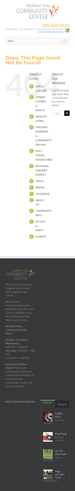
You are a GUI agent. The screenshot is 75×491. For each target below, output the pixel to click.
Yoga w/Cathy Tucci (60, 474)
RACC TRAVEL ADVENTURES (43, 155)
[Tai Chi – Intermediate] (48, 454)
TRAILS (39, 181)
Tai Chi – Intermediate (61, 452)
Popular (47, 402)
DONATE (40, 236)
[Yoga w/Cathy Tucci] (48, 474)
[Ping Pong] (48, 437)
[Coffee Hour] (48, 416)
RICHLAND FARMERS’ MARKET (42, 170)
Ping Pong (60, 433)
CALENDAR (42, 193)
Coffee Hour (59, 415)
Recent (62, 404)
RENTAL (40, 187)
